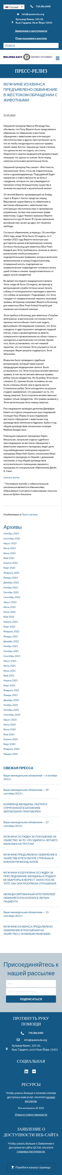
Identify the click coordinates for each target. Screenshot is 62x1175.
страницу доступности (31, 1151)
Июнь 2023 (9, 553)
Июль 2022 (9, 606)
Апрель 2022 (10, 621)
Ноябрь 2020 (10, 704)
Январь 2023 (10, 577)
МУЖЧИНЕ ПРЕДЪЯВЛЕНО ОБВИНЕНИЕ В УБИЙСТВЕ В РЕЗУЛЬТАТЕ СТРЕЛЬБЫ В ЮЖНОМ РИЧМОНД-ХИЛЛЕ (30, 858)
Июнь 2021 (9, 670)
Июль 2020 (9, 724)
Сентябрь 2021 (11, 655)
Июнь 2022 (9, 611)
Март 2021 (9, 685)
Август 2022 (10, 602)
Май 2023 (8, 558)
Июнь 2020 (9, 729)
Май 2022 (8, 616)
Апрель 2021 (10, 680)
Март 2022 (9, 626)
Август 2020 (10, 719)
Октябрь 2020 (11, 709)
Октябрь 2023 (11, 533)
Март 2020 (9, 744)
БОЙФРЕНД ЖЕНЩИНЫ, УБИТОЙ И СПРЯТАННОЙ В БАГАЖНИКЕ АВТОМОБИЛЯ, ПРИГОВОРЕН (25, 808)
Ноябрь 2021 (10, 646)
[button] (13, 6)
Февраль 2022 (11, 631)
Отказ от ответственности (31, 1114)
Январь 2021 (10, 695)
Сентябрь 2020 (11, 714)
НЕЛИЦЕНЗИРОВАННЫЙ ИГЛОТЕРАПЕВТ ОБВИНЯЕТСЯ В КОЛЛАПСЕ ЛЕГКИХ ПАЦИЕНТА (29, 898)
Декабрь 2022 (11, 582)
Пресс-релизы (30, 514)
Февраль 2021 (11, 690)
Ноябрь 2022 (10, 587)
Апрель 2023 (10, 562)
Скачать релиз (11, 477)
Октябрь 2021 (11, 651)
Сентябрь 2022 (11, 597)
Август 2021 (10, 660)
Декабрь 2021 (11, 641)
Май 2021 (8, 675)
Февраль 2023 (11, 572)
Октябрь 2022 (11, 592)
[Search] (56, 45)
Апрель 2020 (10, 739)
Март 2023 (9, 567)
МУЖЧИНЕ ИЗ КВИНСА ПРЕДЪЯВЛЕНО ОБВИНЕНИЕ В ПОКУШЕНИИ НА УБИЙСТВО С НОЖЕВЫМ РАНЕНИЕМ (28, 930)
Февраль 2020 (11, 748)
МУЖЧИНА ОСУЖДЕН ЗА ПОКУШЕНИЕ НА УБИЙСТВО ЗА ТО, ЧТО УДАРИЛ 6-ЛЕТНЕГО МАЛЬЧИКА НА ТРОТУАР (30, 840)
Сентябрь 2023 (11, 538)
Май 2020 (8, 734)
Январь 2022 (10, 636)
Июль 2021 (9, 665)
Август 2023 (10, 543)
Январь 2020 (10, 753)
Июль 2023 (9, 548)
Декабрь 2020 (11, 700)
